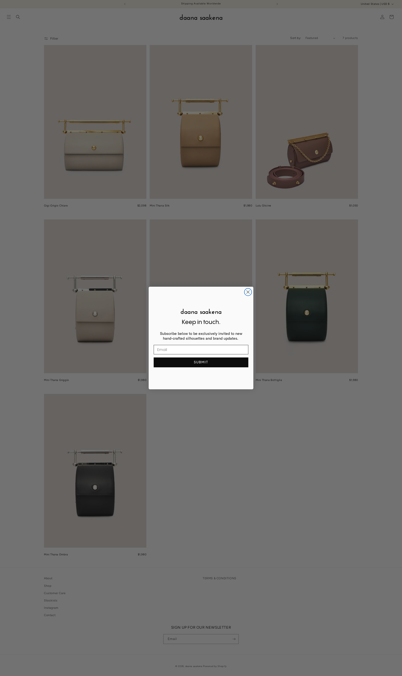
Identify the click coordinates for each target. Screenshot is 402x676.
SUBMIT (201, 362)
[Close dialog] (248, 292)
